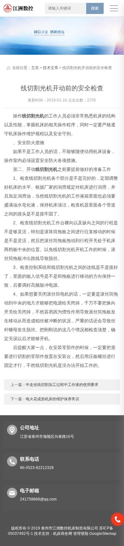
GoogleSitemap (102, 533)
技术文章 (50, 68)
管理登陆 (80, 533)
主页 (35, 68)
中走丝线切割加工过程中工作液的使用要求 (62, 384)
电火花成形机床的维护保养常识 (52, 399)
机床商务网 (62, 533)
